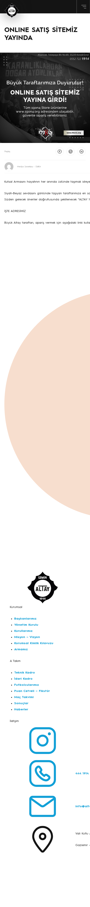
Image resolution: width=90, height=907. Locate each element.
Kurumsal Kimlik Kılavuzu (33, 643)
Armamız (21, 649)
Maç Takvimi (24, 697)
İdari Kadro (23, 678)
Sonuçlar (21, 703)
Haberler (21, 709)
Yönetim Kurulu (26, 624)
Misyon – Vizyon (27, 637)
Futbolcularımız (26, 684)
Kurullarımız (23, 631)
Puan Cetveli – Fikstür (32, 691)
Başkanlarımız (25, 618)
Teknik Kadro (24, 672)
